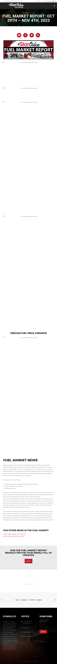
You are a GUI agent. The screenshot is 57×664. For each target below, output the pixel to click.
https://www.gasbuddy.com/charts (14, 536)
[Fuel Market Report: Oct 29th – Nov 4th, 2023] (19, 35)
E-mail (17, 600)
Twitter (32, 600)
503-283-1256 (26, 628)
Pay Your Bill (38, 1)
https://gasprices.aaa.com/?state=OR (14, 534)
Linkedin (39, 600)
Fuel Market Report (28, 584)
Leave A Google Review (28, 636)
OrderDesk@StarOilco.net (28, 632)
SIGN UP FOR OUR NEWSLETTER (43, 620)
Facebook (24, 600)
